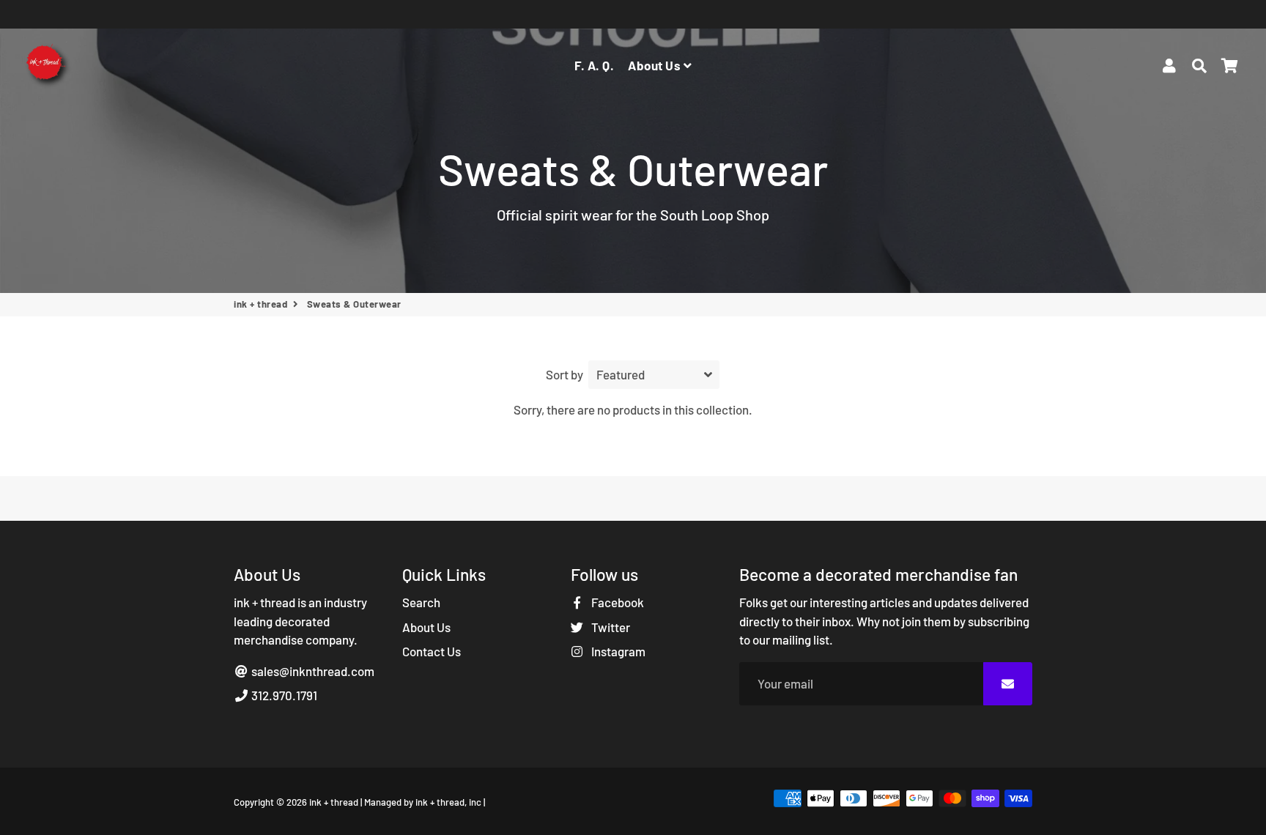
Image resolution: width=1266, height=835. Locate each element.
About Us (656, 65)
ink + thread (260, 304)
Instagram (617, 651)
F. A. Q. (594, 65)
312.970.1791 (283, 695)
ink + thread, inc (448, 802)
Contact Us (431, 651)
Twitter (609, 627)
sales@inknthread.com (311, 671)
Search (421, 602)
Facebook (616, 602)
